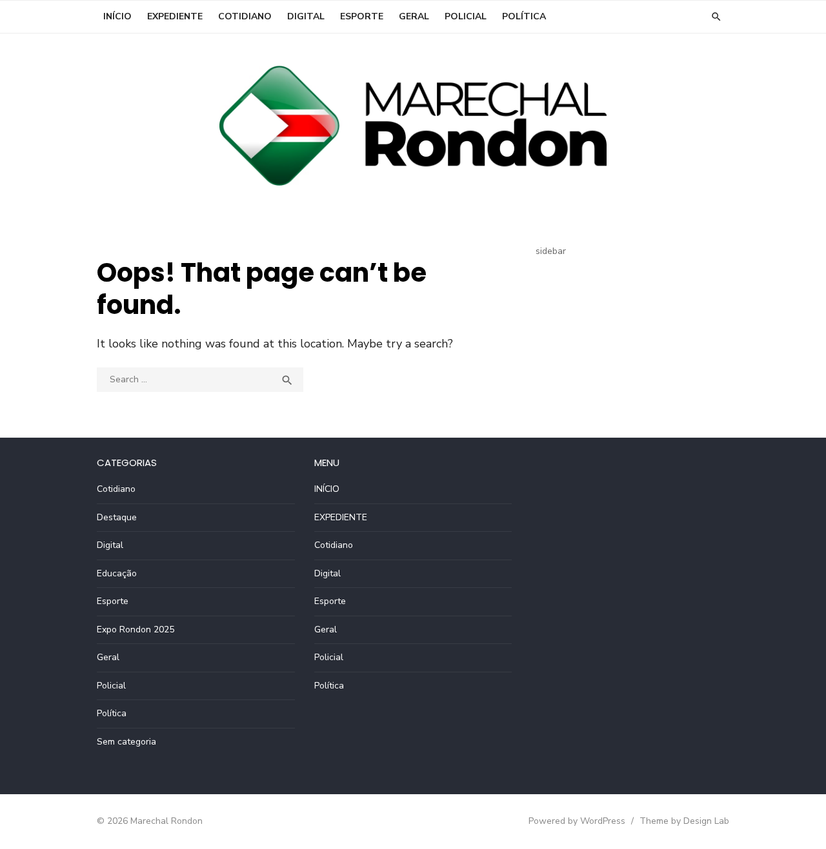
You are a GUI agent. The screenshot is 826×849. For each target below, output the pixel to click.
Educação (117, 573)
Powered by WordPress (577, 821)
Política (524, 16)
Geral (414, 16)
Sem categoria (126, 742)
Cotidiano (245, 16)
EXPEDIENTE (175, 16)
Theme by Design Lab (684, 821)
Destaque (117, 517)
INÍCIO (117, 16)
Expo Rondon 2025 (135, 629)
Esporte (361, 16)
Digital (306, 16)
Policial (466, 16)
